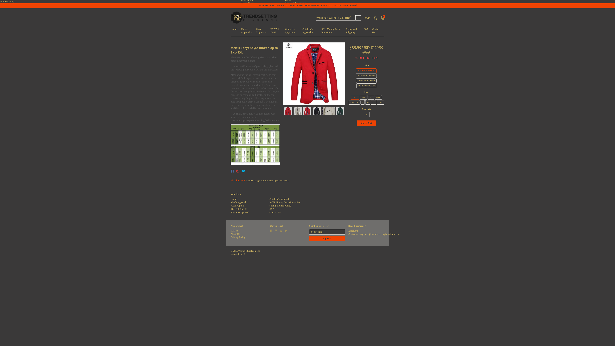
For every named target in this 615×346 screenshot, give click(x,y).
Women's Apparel (290, 31)
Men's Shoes (247, 3)
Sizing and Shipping (351, 31)
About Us (235, 234)
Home (234, 29)
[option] (314, 73)
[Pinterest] (238, 171)
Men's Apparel (245, 31)
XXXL (355, 97)
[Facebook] (232, 171)
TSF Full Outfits (275, 31)
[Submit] (358, 18)
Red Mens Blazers (366, 70)
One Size (354, 102)
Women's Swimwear (295, 3)
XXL (380, 102)
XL (373, 102)
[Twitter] (243, 171)
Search (234, 230)
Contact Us (376, 31)
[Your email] (327, 232)
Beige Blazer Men (366, 85)
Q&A (366, 29)
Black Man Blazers (366, 75)
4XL (363, 97)
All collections (238, 180)
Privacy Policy (238, 237)
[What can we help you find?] (338, 18)
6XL (378, 97)
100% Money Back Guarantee (330, 31)
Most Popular (260, 31)
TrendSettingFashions (249, 251)
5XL (371, 97)
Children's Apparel (307, 31)
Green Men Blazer (366, 80)
